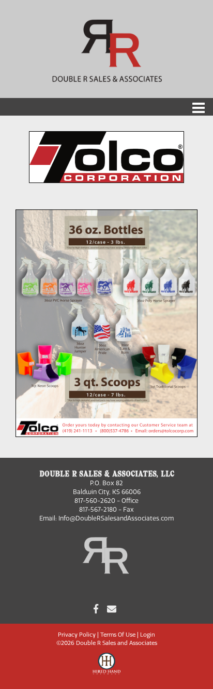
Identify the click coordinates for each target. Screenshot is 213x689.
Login (147, 634)
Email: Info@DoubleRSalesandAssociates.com (106, 518)
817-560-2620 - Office (106, 500)
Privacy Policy (77, 634)
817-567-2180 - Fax (106, 509)
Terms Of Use (117, 634)
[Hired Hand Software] (107, 668)
